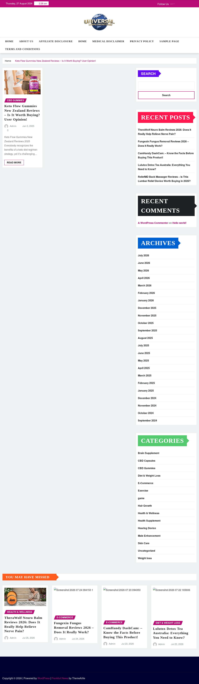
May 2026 (143, 270)
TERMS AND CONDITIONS (22, 49)
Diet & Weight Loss (149, 475)
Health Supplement (149, 520)
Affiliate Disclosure (56, 41)
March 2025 (144, 375)
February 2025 (146, 383)
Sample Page (169, 41)
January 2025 (146, 390)
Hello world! (179, 223)
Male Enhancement (149, 535)
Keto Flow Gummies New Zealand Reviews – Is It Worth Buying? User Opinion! (55, 60)
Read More (14, 162)
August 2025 (145, 338)
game (141, 498)
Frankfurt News (60, 678)
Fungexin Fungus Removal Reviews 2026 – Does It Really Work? (74, 627)
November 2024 (147, 405)
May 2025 (143, 360)
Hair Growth (145, 505)
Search (148, 73)
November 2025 (147, 315)
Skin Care (143, 543)
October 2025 (146, 323)
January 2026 (146, 300)
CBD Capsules (146, 460)
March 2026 (144, 285)
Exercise (143, 490)
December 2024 (147, 398)
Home (9, 41)
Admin (13, 126)
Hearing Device (147, 528)
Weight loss (145, 558)
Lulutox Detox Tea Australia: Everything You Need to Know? (170, 633)
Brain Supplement (148, 453)
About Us (26, 41)
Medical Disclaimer (108, 41)
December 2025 (147, 308)
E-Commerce (145, 483)
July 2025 (143, 345)
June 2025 (144, 353)
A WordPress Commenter (153, 223)
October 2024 (146, 413)
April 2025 (144, 368)
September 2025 (147, 330)
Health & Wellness (148, 513)
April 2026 (144, 278)
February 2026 (146, 293)
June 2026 (144, 263)
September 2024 (147, 420)
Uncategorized (146, 550)
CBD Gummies (146, 468)
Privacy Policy (142, 41)
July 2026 (143, 255)
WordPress (43, 678)
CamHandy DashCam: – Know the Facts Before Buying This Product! (122, 632)
